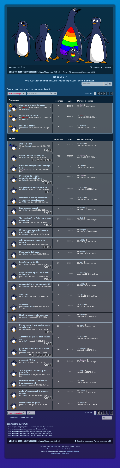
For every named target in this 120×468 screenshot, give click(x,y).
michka (24, 210)
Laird (82, 176)
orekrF (24, 341)
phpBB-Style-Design (72, 451)
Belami (24, 264)
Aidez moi (24, 294)
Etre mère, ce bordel (28, 208)
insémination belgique (29, 403)
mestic (82, 155)
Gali (81, 105)
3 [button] (101, 93)
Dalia (24, 180)
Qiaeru (70, 449)
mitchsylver (26, 375)
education (23, 305)
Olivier (24, 244)
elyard (82, 325)
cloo (23, 362)
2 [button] (98, 93)
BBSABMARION (28, 307)
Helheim (25, 107)
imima (82, 370)
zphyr (24, 157)
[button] (111, 93)
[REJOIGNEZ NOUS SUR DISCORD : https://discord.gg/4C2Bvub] (60, 35)
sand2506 (25, 286)
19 (41, 355)
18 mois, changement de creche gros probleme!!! (33, 231)
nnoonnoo (83, 348)
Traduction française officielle (57, 449)
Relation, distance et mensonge (33, 315)
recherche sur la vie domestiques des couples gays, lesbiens (34, 199)
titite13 (24, 329)
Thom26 (25, 296)
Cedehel (83, 360)
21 (47, 355)
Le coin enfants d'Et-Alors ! (31, 155)
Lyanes (24, 385)
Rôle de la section (27, 126)
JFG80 (24, 277)
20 (44, 355)
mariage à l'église (27, 360)
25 (47, 160)
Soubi (82, 115)
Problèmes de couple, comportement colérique (30, 177)
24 (44, 160)
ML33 (24, 202)
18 (38, 355)
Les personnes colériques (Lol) (33, 187)
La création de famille (29, 262)
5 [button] (107, 93)
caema (24, 317)
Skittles (24, 395)
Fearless (25, 189)
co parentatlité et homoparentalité (34, 284)
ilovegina (25, 234)
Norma (82, 143)
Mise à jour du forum (28, 115)
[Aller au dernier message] (84, 105)
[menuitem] (23, 67)
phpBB (53, 446)
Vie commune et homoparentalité (28, 89)
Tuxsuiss (83, 272)
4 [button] (104, 93)
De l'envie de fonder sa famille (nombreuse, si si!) (33, 382)
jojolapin (25, 254)
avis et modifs (25, 144)
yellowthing (26, 170)
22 (38, 160)
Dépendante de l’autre (29, 252)
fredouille (25, 128)
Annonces (26, 109)
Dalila (82, 165)
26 (50, 160)
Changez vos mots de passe (32, 105)
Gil (81, 380)
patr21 (24, 353)
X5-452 (24, 405)
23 (41, 160)
